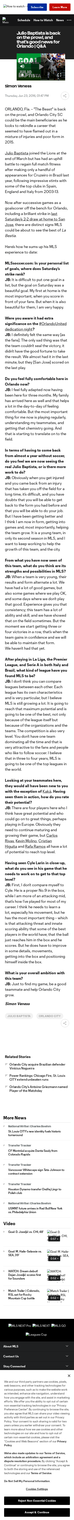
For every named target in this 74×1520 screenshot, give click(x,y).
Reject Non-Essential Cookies (37, 1500)
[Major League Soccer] (6, 20)
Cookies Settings (37, 1489)
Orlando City (50, 1016)
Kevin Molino (26, 841)
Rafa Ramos (35, 846)
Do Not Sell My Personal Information (27, 1481)
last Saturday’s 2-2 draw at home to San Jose (35, 219)
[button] (69, 20)
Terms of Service (54, 1453)
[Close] (69, 1375)
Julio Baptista (16, 153)
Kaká (47, 791)
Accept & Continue (37, 1512)
